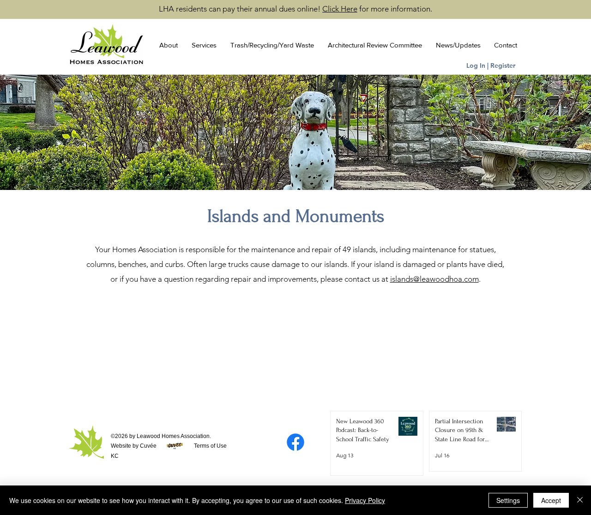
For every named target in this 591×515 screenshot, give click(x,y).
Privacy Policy (365, 500)
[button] (166, 45)
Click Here (339, 8)
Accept (551, 500)
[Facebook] (295, 442)
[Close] (579, 500)
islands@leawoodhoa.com (434, 279)
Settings (508, 500)
